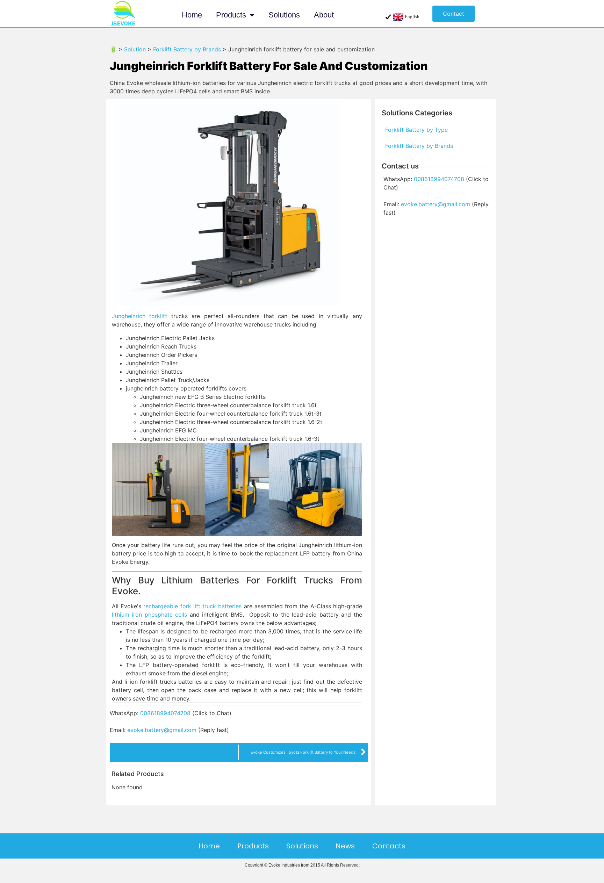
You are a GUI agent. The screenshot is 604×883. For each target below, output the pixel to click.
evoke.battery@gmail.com (161, 729)
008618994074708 (165, 713)
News (345, 846)
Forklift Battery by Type (416, 129)
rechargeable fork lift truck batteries (192, 606)
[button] (453, 14)
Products (231, 14)
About (324, 14)
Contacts (388, 846)
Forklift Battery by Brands (419, 145)
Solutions (284, 14)
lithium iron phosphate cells (149, 614)
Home (192, 14)
